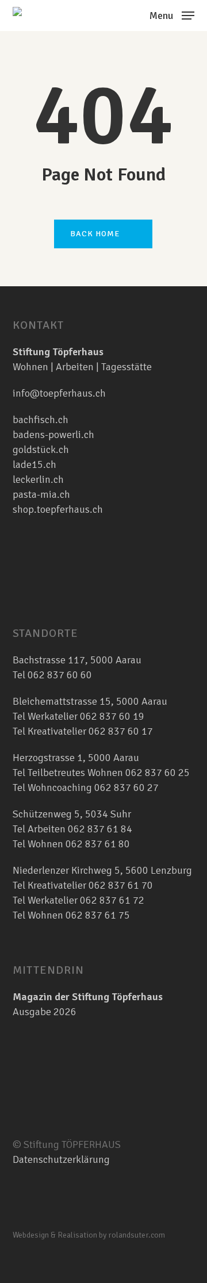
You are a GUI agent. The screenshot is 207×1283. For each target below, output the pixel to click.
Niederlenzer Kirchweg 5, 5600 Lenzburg (102, 870)
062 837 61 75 (98, 915)
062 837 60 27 (126, 787)
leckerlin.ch (38, 479)
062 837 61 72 (112, 900)
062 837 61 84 (100, 829)
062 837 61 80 (98, 844)
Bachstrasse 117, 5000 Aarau (77, 660)
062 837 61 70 (121, 885)
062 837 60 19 (111, 716)
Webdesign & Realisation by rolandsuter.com (89, 1235)
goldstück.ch (41, 449)
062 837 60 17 (119, 731)
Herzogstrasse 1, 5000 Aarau (76, 757)
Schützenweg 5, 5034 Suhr (72, 814)
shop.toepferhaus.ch (58, 509)
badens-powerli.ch (53, 434)
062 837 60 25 (157, 772)
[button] (172, 14)
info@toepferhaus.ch (59, 393)
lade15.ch (34, 464)
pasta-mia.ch (41, 494)
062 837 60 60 (60, 675)
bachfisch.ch (40, 419)
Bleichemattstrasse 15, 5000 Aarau (90, 701)
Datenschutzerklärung (61, 1159)
